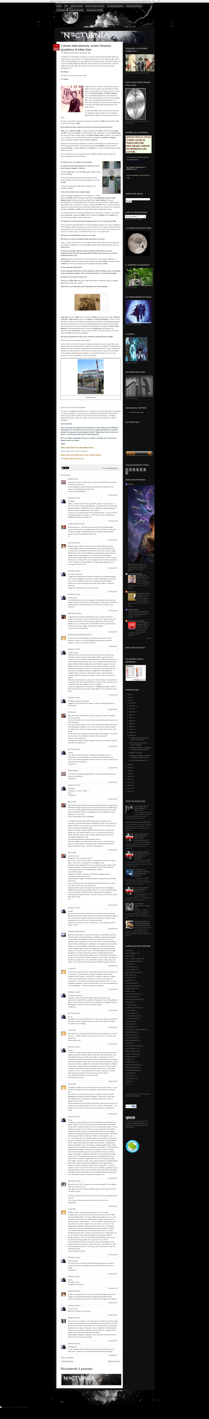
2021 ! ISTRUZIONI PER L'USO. (138, 760)
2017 (129, 773)
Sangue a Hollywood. (132, 1054)
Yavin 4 (128, 1084)
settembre (132, 712)
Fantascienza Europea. (132, 986)
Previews (128, 1043)
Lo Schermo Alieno (131, 1018)
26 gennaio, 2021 (112, 849)
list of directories (98, 1399)
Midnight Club (130, 1021)
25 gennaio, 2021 (112, 568)
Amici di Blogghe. (131, 953)
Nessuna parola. (130, 1027)
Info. (66, 6)
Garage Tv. (129, 991)
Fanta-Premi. (129, 980)
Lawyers (113, 1399)
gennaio (131, 735)
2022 (129, 697)
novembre (132, 706)
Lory (69, 968)
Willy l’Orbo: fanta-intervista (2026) (137, 564)
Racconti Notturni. (131, 1048)
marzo (131, 729)
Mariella (70, 479)
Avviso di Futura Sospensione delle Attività (138, 822)
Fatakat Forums (106, 1399)
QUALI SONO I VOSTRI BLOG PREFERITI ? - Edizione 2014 (141, 808)
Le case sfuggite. (131, 1013)
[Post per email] (88, 53)
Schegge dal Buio (131, 1056)
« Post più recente (67, 1361)
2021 (129, 700)
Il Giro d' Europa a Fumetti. (95, 6)
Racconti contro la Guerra (133, 1046)
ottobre (131, 709)
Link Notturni (61, 10)
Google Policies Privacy (133, 1096)
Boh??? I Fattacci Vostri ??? (134, 958)
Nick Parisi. (71, 498)
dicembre (132, 703)
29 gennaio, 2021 (112, 1044)
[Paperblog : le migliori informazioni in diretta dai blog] (131, 1107)
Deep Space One (131, 967)
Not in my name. (130, 1035)
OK (159, 1)
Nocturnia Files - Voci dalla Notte (135, 1029)
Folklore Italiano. (130, 988)
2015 (129, 779)
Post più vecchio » (114, 1361)
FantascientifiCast (131, 983)
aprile (131, 726)
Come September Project (133, 961)
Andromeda (129, 956)
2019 (129, 768)
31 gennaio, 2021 (112, 1340)
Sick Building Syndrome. (133, 1070)
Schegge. (128, 1059)
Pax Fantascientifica (131, 1040)
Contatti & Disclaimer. (76, 10)
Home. (59, 6)
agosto (131, 715)
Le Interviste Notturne (132, 1016)
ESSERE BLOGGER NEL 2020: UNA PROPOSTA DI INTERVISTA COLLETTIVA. (142, 923)
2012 (129, 788)
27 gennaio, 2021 (112, 989)
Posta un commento (67, 1358)
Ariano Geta (71, 543)
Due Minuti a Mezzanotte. (133, 972)
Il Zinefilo (130, 484)
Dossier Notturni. (131, 969)
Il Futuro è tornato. (131, 997)
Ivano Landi (131, 592)
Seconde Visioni (130, 1062)
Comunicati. (129, 964)
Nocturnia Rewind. (131, 1032)
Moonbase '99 (130, 1024)
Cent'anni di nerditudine (135, 574)
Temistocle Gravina (73, 931)
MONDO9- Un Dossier (135, 752)
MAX (69, 712)
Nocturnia (68, 32)
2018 (129, 770)
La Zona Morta (130, 1010)
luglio (131, 717)
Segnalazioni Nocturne (132, 1065)
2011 (129, 791)
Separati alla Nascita (132, 1067)
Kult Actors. (129, 1002)
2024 (129, 694)
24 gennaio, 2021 (112, 495)
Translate (139, 219)
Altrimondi (129, 950)
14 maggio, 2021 (113, 1355)
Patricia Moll (71, 1181)
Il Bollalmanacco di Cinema (136, 621)
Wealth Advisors (113, 1398)
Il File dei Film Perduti (133, 6)
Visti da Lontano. (131, 1078)
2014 (129, 782)
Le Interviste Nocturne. (115, 6)
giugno (131, 720)
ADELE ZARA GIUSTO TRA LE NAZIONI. (74, 451)
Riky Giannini (72, 613)
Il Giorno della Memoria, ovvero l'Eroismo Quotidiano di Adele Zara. (86, 47)
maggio (131, 723)
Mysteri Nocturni (76, 6)
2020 (129, 765)
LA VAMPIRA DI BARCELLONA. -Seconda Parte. (142, 906)
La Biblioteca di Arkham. (133, 1007)
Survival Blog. (130, 1073)
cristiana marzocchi (73, 524)
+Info (153, 1)
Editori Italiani (130, 975)
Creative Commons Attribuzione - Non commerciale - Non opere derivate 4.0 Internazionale (137, 1125)
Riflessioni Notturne (131, 1051)
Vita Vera (128, 1081)
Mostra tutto (149, 638)
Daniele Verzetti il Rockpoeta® (77, 634)
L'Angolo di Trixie (131, 1005)
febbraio (131, 732)
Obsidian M (71, 1318)
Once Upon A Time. (112, 468)
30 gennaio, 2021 (112, 1273)
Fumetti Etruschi (133, 609)
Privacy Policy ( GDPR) (95, 10)
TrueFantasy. (129, 1076)
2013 (129, 785)
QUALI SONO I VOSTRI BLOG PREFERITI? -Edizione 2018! (141, 836)
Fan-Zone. (129, 977)
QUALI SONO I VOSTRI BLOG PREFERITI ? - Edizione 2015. (141, 890)
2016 (129, 776)
